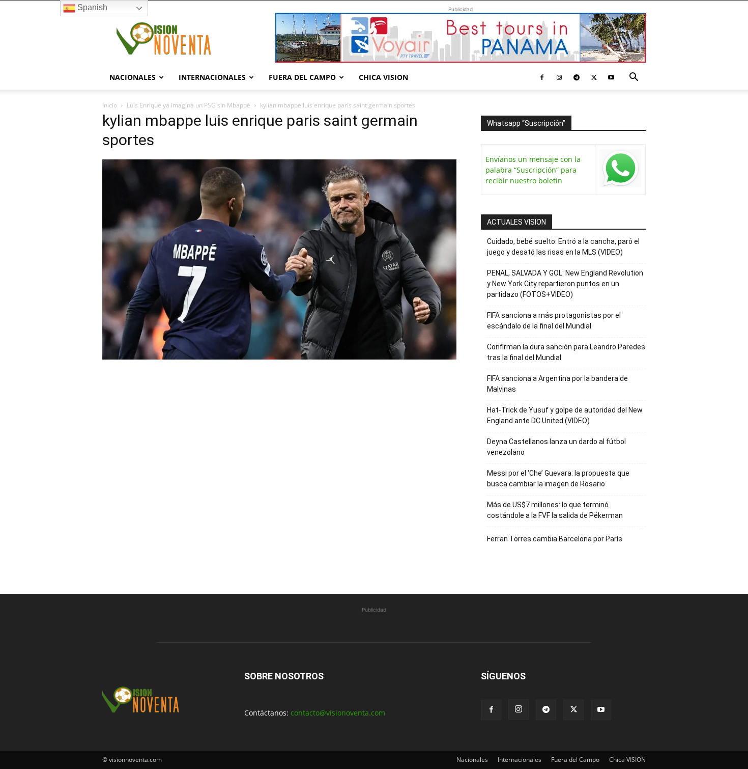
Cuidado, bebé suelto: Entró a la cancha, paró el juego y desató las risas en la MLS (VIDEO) (563, 246)
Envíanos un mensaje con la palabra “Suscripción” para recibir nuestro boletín (533, 169)
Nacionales (132, 77)
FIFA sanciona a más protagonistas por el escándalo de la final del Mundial (554, 320)
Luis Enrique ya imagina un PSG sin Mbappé (188, 105)
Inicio (109, 105)
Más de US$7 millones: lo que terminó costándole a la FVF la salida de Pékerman (555, 510)
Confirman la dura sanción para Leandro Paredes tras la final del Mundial (566, 352)
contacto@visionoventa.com (338, 713)
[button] (633, 78)
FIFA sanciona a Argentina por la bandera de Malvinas (557, 383)
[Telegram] (576, 77)
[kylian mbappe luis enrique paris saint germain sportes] (279, 356)
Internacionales (212, 77)
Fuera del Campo (302, 77)
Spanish (91, 7)
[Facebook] (542, 77)
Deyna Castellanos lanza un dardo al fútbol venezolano (556, 446)
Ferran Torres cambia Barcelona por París (554, 539)
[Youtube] (611, 77)
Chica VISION (383, 77)
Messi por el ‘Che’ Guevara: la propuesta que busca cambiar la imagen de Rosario (558, 478)
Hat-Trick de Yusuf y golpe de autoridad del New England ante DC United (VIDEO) (565, 415)
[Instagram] (559, 77)
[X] (593, 77)
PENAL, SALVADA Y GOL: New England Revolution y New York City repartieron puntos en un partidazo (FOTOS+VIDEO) (565, 283)
